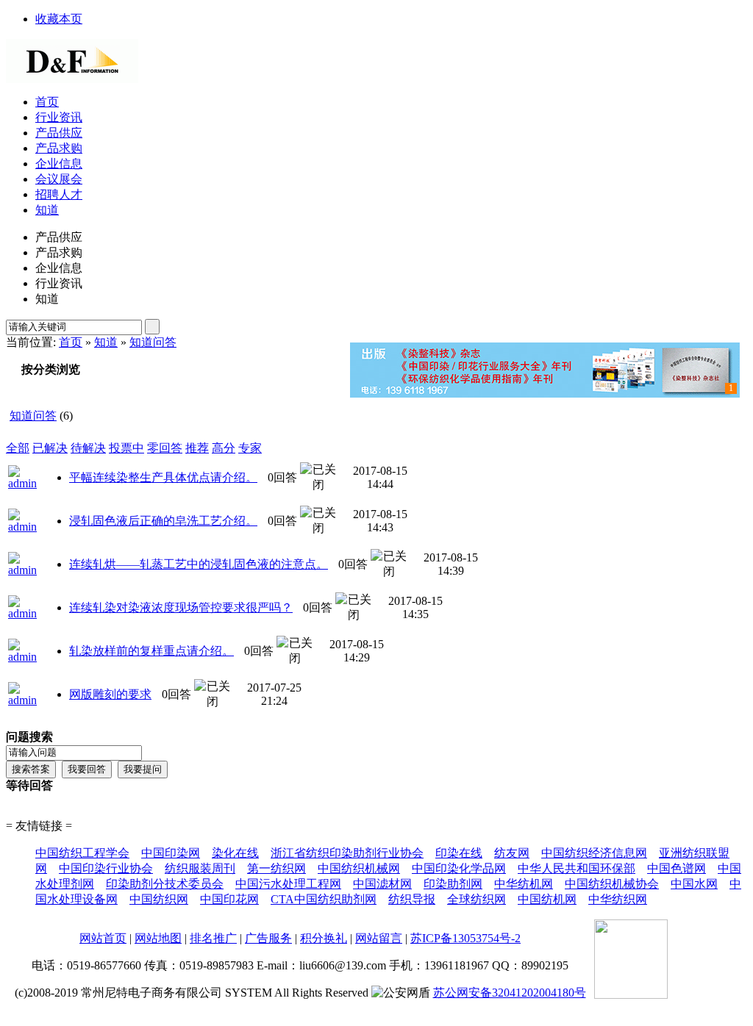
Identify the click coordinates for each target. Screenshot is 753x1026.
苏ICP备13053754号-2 (465, 938)
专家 (250, 448)
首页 (70, 342)
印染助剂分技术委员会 (165, 884)
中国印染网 (170, 853)
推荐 (197, 448)
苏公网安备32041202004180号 (509, 992)
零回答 (164, 448)
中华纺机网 (523, 884)
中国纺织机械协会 (612, 884)
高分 (223, 448)
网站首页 (102, 938)
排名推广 (213, 938)
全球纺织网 (476, 899)
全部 (17, 448)
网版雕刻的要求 (110, 694)
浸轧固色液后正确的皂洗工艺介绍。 (163, 520)
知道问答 (152, 342)
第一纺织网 (276, 868)
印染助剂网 (453, 884)
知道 (106, 342)
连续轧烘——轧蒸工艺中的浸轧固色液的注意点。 (198, 564)
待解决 (88, 448)
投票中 (126, 448)
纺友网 (511, 853)
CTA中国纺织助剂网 (323, 899)
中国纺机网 (547, 899)
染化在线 (235, 853)
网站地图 (158, 938)
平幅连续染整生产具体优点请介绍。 (163, 477)
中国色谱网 (676, 868)
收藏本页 (58, 18)
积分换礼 (323, 938)
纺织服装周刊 (200, 868)
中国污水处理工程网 (288, 884)
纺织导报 (411, 899)
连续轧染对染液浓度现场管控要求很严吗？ (181, 607)
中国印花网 (229, 899)
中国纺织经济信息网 (594, 853)
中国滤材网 (382, 884)
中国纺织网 (158, 899)
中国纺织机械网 (359, 868)
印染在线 (458, 853)
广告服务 (268, 938)
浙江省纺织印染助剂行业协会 (347, 853)
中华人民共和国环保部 (576, 868)
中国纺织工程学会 (82, 853)
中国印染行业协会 (106, 868)
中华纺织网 (617, 899)
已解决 (50, 448)
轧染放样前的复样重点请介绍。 (151, 651)
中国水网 (694, 884)
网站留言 (378, 938)
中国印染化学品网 (459, 868)
